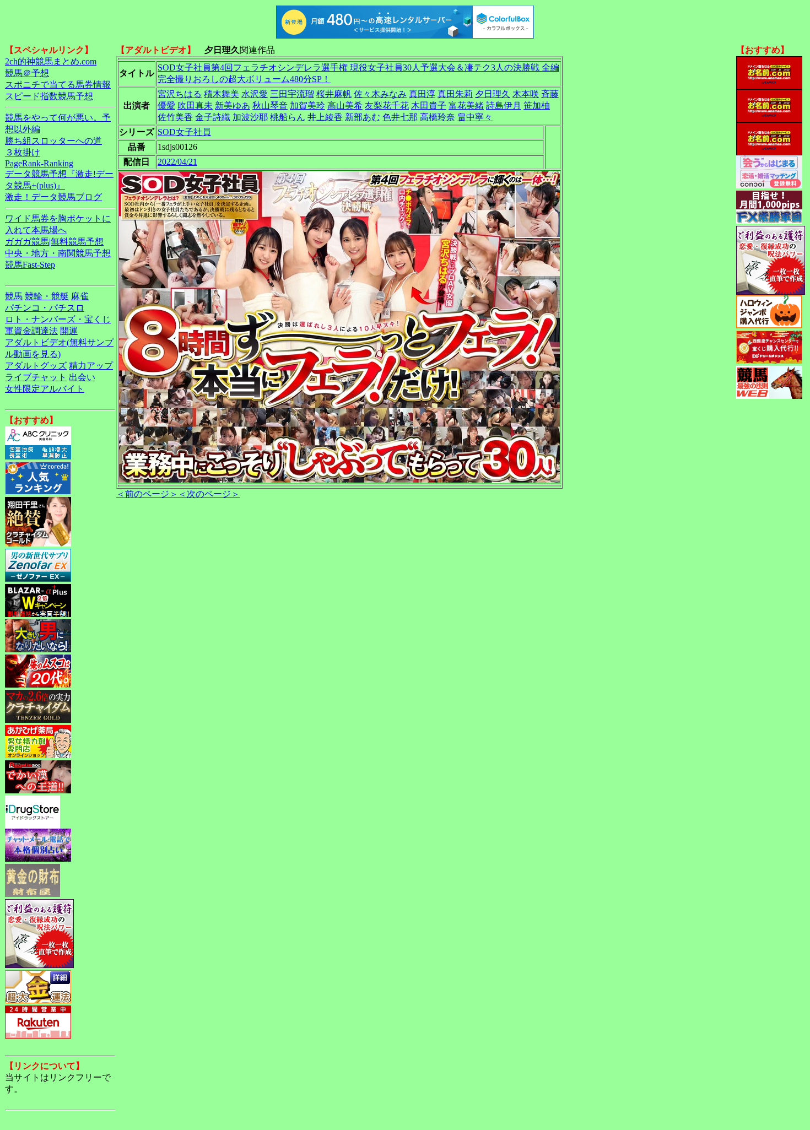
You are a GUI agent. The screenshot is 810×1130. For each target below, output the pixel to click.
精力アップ (91, 365)
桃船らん (287, 117)
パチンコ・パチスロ (44, 307)
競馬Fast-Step (30, 264)
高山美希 (345, 105)
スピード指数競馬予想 (49, 96)
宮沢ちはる (180, 94)
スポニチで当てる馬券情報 (58, 84)
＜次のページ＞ (209, 494)
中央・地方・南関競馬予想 (58, 253)
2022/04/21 (177, 161)
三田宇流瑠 (292, 94)
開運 (69, 331)
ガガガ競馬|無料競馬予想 (54, 241)
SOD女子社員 (184, 132)
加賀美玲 (307, 105)
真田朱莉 (455, 94)
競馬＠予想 (27, 73)
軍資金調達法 (31, 331)
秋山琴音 (270, 105)
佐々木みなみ (380, 94)
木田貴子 (428, 105)
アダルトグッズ (36, 365)
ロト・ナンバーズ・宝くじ (58, 319)
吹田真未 (195, 105)
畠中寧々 (475, 117)
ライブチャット (36, 377)
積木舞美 (221, 94)
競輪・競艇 (47, 296)
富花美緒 (466, 105)
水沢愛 (254, 94)
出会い (82, 377)
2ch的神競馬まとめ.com (50, 61)
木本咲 (525, 94)
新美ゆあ (232, 105)
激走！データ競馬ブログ (53, 197)
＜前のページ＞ (147, 494)
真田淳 (422, 94)
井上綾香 (325, 117)
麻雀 (80, 296)
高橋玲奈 (437, 117)
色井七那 (400, 117)
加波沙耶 (250, 117)
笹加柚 (536, 105)
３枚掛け (22, 152)
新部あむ (362, 117)
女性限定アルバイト (44, 388)
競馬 (14, 296)
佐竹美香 (175, 117)
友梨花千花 (387, 105)
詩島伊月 (503, 105)
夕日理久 (492, 94)
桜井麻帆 (334, 94)
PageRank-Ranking (39, 163)
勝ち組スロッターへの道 (53, 140)
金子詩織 (212, 117)
